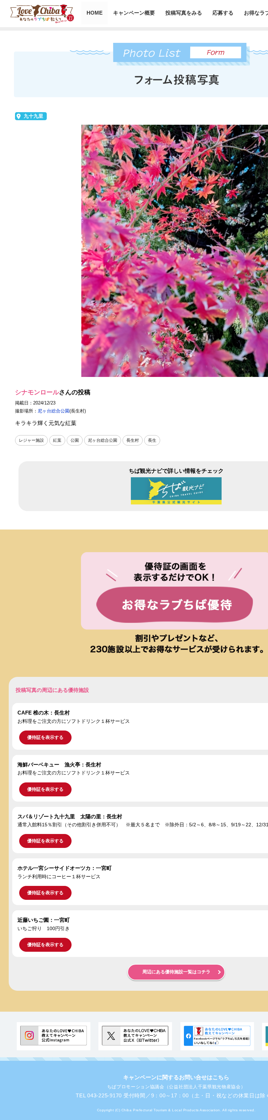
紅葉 (57, 440)
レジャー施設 (31, 440)
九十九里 (33, 116)
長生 (152, 440)
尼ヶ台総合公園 (53, 411)
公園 (74, 440)
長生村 (132, 440)
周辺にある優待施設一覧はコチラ (176, 972)
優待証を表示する (45, 737)
